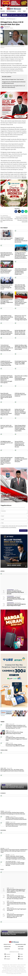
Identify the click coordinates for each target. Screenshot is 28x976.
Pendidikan (4, 931)
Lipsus (2, 571)
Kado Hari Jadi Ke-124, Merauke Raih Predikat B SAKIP (7, 427)
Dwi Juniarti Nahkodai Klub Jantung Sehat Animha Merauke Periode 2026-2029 (16, 904)
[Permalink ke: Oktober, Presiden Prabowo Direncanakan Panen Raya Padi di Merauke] (14, 580)
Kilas (2, 869)
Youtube (21, 958)
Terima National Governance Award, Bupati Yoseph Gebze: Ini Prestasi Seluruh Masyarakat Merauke (7, 347)
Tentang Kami (7, 946)
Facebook (8, 954)
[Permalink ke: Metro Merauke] (2, 27)
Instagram (8, 958)
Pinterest (8, 956)
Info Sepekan (8, 861)
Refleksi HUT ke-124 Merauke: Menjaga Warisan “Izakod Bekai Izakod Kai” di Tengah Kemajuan (20, 412)
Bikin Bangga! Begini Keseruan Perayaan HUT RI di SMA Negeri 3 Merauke (13, 933)
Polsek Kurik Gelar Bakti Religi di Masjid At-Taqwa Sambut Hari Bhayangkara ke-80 (15, 916)
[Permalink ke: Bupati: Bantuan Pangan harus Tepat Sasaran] (7, 233)
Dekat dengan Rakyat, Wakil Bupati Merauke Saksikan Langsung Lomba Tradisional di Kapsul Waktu (20, 428)
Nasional (3, 830)
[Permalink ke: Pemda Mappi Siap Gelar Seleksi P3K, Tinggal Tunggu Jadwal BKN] (21, 356)
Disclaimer (20, 946)
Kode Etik (7, 948)
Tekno (7, 724)
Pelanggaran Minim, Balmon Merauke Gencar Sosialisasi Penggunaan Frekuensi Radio (16, 739)
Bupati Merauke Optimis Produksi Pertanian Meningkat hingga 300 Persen (7, 287)
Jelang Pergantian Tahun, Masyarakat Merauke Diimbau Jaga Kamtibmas (16, 599)
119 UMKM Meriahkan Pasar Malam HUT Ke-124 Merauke (6, 443)
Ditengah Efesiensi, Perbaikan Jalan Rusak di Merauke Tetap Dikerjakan (21, 459)
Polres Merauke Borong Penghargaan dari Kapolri (16, 909)
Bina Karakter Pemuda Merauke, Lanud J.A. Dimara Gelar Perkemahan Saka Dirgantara (13, 787)
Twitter (21, 954)
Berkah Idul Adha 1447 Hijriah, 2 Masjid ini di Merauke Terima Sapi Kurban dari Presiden (20, 332)
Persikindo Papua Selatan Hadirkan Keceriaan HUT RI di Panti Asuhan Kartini (16, 818)
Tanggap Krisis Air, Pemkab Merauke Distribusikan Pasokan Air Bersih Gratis (21, 240)
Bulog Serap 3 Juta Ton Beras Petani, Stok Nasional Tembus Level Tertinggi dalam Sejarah (21, 317)
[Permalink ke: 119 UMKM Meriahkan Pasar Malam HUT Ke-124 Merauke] (7, 436)
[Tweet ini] (19, 211)
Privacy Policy (7, 944)
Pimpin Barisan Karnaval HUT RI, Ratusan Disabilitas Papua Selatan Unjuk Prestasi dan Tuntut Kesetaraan (16, 825)
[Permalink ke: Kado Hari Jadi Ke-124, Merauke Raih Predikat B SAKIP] (7, 420)
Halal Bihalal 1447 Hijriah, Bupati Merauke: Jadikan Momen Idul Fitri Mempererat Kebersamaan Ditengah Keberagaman (7, 379)
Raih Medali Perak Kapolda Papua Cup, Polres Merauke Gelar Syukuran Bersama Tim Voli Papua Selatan (16, 897)
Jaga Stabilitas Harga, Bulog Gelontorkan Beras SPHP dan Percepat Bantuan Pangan (7, 317)
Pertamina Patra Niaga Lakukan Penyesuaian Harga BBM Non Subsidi (15, 745)
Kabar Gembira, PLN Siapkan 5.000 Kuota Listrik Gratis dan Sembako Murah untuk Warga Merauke (6, 412)
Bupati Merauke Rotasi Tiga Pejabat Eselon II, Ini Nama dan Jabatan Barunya (7, 254)
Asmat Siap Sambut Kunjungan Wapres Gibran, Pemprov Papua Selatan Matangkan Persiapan (21, 302)
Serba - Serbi (3, 768)
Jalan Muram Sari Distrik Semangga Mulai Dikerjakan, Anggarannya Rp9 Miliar (7, 301)
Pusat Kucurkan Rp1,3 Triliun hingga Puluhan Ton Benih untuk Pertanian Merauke (15, 864)
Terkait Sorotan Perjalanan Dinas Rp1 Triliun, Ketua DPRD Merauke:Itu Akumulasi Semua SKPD (21, 218)
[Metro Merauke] (14, 8)
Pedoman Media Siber (20, 944)
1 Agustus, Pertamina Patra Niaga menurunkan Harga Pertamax (14, 732)
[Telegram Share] (22, 211)
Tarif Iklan (20, 948)
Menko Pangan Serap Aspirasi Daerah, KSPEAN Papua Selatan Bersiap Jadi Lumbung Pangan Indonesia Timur (14, 851)
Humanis (3, 793)
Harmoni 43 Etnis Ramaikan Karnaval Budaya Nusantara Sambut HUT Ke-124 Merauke (19, 444)
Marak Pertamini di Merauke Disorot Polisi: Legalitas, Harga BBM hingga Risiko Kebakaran (16, 891)
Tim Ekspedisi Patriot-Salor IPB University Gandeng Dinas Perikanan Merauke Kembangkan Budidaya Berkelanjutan (21, 255)
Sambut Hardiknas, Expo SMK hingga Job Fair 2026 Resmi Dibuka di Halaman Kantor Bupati (21, 347)
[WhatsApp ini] (25, 211)
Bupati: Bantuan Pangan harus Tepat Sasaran (13, 79)
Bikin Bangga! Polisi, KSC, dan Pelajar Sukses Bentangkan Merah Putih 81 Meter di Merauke (12, 770)
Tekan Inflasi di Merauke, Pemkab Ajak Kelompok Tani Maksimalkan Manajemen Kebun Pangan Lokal (21, 271)
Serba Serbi (4, 750)
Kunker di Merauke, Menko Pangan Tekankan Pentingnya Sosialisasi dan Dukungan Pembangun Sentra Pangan (15, 858)
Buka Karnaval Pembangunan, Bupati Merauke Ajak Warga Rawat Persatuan (6, 271)
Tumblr (21, 956)
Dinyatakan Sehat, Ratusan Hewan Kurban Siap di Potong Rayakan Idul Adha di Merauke (6, 332)
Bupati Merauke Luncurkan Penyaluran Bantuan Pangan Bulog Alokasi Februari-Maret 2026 (6, 396)
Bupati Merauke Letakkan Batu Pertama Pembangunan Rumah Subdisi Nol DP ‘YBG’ (21, 378)
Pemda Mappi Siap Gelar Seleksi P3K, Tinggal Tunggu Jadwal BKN (21, 362)
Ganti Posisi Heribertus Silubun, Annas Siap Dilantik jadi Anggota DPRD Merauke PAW (7, 218)
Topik (3, 784)
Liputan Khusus (10, 589)
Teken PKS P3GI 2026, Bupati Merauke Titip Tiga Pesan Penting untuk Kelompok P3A (20, 287)
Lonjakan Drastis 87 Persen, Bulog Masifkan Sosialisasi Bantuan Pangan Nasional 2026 (6, 363)
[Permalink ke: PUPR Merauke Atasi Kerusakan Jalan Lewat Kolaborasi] (21, 388)
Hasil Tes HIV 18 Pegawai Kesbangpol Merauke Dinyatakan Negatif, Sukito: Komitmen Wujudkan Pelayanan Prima (6, 461)
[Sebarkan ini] (15, 211)
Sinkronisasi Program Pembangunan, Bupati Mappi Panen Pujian (16, 604)
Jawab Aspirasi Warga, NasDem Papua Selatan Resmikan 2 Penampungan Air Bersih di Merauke (13, 813)
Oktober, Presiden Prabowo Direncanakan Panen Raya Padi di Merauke (15, 592)
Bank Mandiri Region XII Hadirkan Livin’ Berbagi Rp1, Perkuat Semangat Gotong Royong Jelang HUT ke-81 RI (16, 727)
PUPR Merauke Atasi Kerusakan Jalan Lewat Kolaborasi (20, 395)
